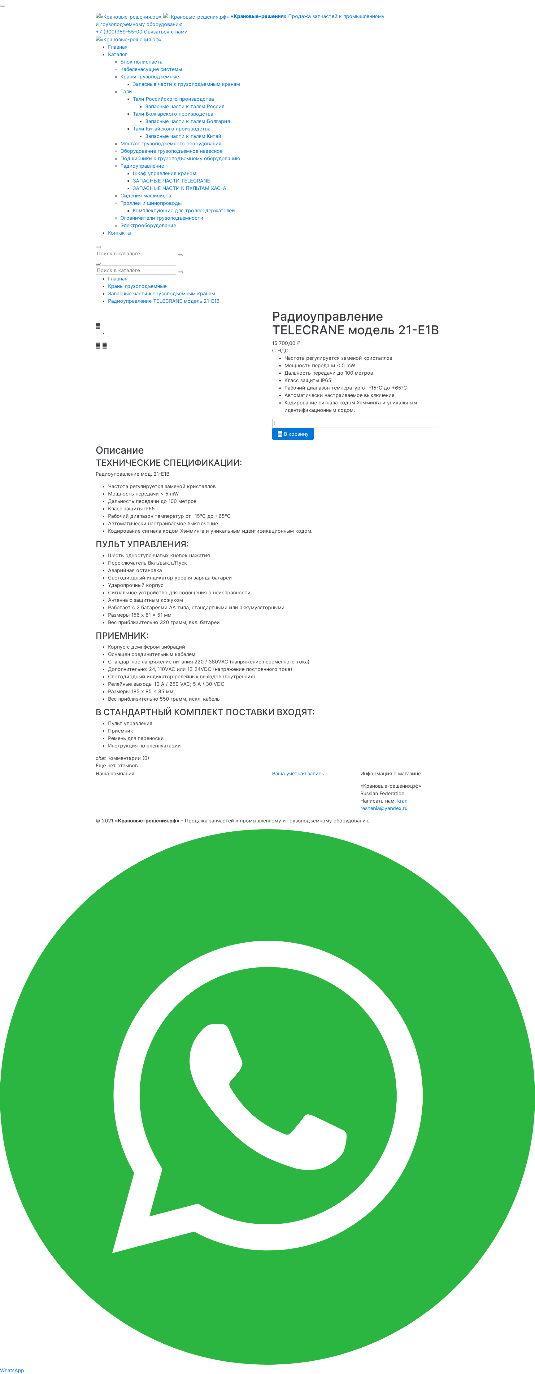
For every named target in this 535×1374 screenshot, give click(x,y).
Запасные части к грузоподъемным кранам (186, 84)
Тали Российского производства (173, 99)
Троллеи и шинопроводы (151, 203)
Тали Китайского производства (172, 129)
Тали (126, 91)
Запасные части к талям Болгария (187, 121)
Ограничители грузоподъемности (161, 218)
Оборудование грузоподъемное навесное (171, 151)
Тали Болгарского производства (173, 114)
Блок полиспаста (141, 62)
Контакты (119, 233)
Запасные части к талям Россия (184, 106)
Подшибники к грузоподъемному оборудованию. (180, 158)
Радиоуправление (142, 166)
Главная (118, 47)
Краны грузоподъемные (149, 76)
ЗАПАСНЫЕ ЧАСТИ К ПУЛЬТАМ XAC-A (179, 188)
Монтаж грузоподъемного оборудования (170, 143)
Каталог (117, 54)
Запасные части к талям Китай (183, 136)
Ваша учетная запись (298, 773)
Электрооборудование (148, 225)
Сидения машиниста (145, 195)
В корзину (293, 434)
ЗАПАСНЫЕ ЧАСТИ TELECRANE (171, 181)
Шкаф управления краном (164, 173)
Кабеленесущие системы (151, 69)
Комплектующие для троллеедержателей (184, 210)
